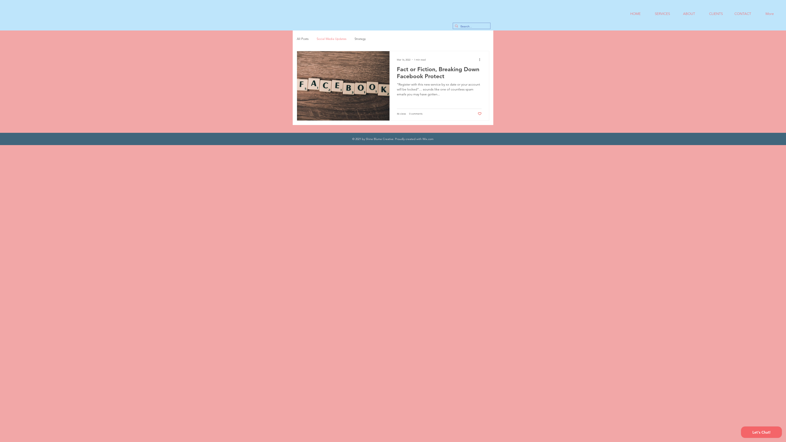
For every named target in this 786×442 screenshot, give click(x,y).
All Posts (302, 39)
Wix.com (428, 139)
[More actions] (481, 59)
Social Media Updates (331, 39)
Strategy (360, 39)
